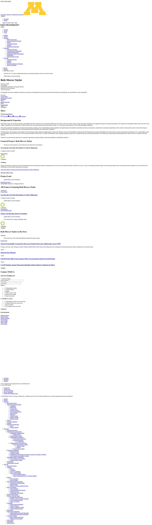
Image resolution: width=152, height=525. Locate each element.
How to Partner (14, 480)
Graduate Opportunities (13, 450)
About (5, 32)
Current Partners (14, 478)
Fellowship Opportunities (13, 511)
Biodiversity (13, 407)
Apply (11, 426)
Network (6, 464)
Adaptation (13, 406)
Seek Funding (4, 319)
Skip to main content (6, 1)
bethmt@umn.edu (5, 102)
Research (6, 401)
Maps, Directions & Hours (16, 517)
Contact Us (6, 388)
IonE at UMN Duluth (15, 473)
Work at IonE (4, 322)
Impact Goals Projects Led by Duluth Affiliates (25, 476)
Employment (7, 389)
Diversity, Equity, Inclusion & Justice (19, 498)
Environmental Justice (6, 98)
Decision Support (14, 410)
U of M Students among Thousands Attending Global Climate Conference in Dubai (28, 265)
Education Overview (12, 430)
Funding (6, 29)
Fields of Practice (14, 506)
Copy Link (5, 116)
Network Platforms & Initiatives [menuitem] (15, 63)
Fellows (12, 468)
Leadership (10, 503)
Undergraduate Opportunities (14, 431)
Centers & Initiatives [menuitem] (12, 44)
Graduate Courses (14, 453)
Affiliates (9, 467)
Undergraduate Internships (16, 437)
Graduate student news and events (13, 303)
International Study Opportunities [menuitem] (15, 54)
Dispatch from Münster (8, 253)
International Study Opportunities (15, 457)
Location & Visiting (12, 516)
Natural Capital (14, 416)
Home (5, 68)
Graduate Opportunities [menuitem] (13, 52)
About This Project (20, 169)
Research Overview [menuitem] (12, 39)
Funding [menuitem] (9, 45)
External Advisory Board (16, 508)
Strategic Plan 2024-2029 (16, 497)
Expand (3, 228)
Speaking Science (14, 491)
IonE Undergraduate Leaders (20, 444)
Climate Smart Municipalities (17, 483)
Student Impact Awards (13, 463)
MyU (5, 20)
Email (11, 116)
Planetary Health (14, 417)
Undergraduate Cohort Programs (18, 443)
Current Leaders (20, 446)
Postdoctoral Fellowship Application (19, 514)
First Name (3, 282)
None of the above (10, 296)
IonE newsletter (9, 304)
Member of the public (10, 294)
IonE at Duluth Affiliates (19, 474)
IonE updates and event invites (13, 306)
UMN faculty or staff (10, 293)
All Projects (3, 190)
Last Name (3, 283)
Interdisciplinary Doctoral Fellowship (19, 513)
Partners (9, 477)
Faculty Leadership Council (17, 507)
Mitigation (3, 99)
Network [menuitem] (6, 58)
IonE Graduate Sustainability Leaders (19, 456)
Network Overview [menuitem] (12, 59)
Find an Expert (4, 317)
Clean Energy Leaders (18, 449)
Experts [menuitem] (6, 36)
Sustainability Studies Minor (17, 433)
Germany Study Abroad (16, 460)
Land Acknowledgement (16, 500)
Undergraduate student (11, 288)
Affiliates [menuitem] (9, 61)
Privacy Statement (8, 392)
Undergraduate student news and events (15, 301)
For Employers (20, 441)
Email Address (5, 280)
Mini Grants (10, 510)
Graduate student (9, 289)
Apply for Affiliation (15, 471)
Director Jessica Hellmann (16, 504)
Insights (6, 399)
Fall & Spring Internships (19, 439)
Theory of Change (14, 501)
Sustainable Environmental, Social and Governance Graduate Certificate (28, 454)
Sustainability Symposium (16, 493)
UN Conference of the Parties (17, 458)
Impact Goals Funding (12, 494)
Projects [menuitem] (9, 42)
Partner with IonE (5, 318)
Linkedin (23, 116)
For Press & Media (8, 390)
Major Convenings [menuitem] (11, 65)
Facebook (17, 116)
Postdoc (7, 291)
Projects (9, 420)
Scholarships (10, 461)
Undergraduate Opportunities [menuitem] (14, 51)
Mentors (18, 447)
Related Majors (17, 434)
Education (6, 429)
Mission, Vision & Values (13, 496)
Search (3, 16)
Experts (6, 69)
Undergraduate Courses (16, 436)
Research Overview (12, 403)
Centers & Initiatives (12, 421)
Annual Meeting (14, 488)
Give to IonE (4, 324)
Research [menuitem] (6, 38)
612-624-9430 (4, 105)
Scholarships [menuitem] (10, 55)
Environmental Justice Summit (17, 490)
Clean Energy (4, 96)
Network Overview (12, 466)
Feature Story (4, 240)
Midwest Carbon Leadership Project (19, 486)
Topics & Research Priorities (14, 404)
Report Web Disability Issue (11, 393)
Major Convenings (11, 487)
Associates (12, 470)
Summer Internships (18, 440)
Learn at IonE (4, 321)
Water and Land (14, 419)
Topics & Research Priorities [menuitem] (14, 41)
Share (4, 107)
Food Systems (13, 413)
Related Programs (14, 451)
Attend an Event (5, 315)
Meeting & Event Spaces (16, 518)
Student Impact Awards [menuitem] (13, 56)
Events (5, 31)
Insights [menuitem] (6, 35)
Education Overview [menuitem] (12, 49)
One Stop (6, 19)
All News (3, 235)
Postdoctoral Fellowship (13, 424)
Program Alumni (14, 427)
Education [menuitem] (6, 48)
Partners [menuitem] (9, 62)
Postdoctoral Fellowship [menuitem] (13, 46)
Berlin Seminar (14, 484)
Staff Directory (10, 523)
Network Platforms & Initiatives (15, 481)
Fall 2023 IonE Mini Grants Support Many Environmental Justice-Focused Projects (28, 259)
